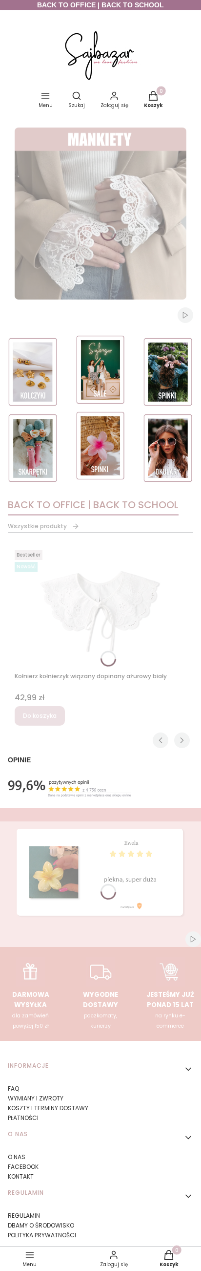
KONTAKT (21, 1176)
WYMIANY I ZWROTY (35, 1098)
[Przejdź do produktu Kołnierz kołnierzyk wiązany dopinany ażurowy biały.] (100, 607)
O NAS (16, 1157)
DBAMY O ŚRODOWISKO (41, 1225)
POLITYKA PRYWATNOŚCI (42, 1235)
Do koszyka (40, 715)
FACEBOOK (23, 1167)
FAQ (13, 1088)
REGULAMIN (24, 1215)
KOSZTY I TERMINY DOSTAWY (48, 1108)
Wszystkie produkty (37, 526)
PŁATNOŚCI (23, 1118)
